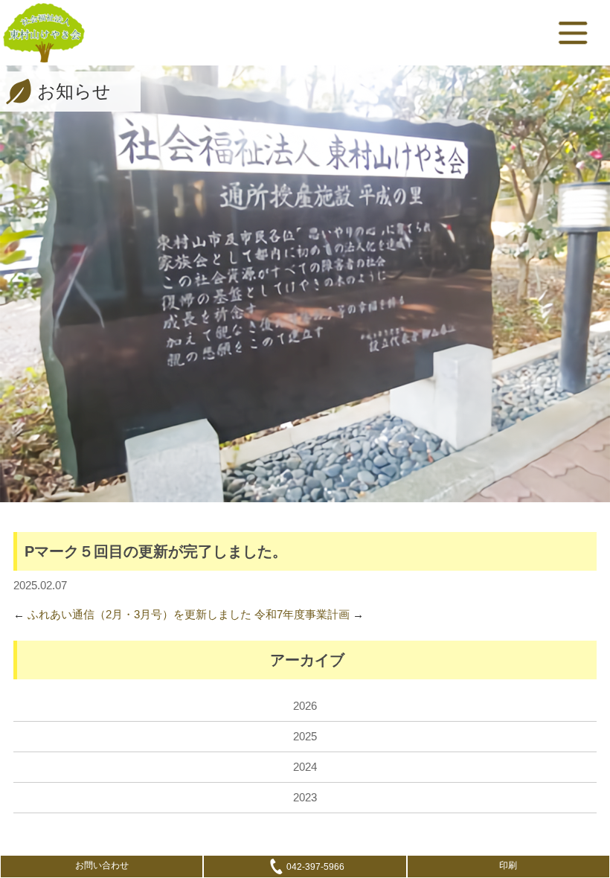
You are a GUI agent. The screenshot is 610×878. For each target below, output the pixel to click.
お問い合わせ (102, 865)
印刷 (508, 865)
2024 (305, 766)
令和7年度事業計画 (302, 614)
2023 (305, 797)
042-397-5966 (315, 867)
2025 (305, 736)
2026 (305, 705)
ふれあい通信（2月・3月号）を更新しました (139, 614)
